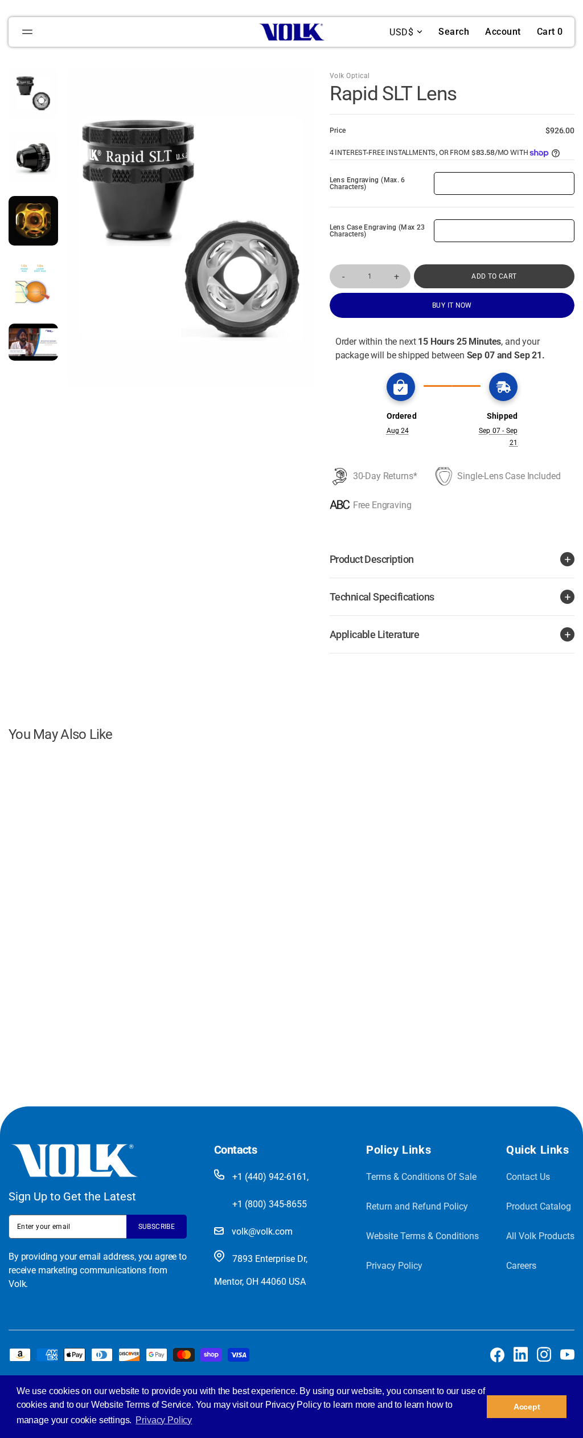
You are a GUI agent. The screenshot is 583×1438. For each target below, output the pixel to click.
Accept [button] (527, 1406)
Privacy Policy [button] (164, 1420)
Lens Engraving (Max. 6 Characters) (367, 183)
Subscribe (156, 1227)
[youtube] (567, 1354)
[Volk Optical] (291, 32)
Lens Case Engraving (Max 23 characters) (377, 231)
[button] (29, 32)
